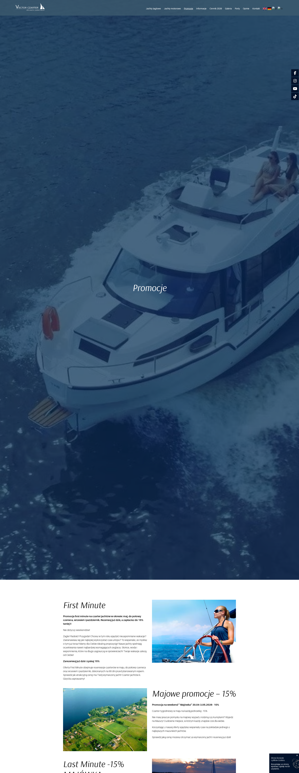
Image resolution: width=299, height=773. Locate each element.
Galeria (228, 8)
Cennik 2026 (216, 8)
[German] (270, 8)
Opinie (246, 8)
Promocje (188, 8)
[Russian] (280, 8)
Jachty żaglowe (153, 8)
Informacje (201, 8)
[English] (265, 8)
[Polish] (274, 8)
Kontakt (256, 8)
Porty (237, 8)
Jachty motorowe (172, 8)
